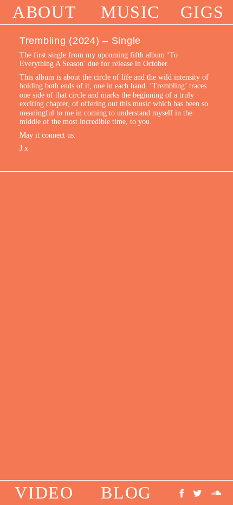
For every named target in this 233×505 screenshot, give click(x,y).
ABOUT (44, 12)
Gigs (202, 12)
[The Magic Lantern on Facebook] (184, 492)
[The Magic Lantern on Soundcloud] (216, 492)
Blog (126, 492)
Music (130, 12)
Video (44, 492)
